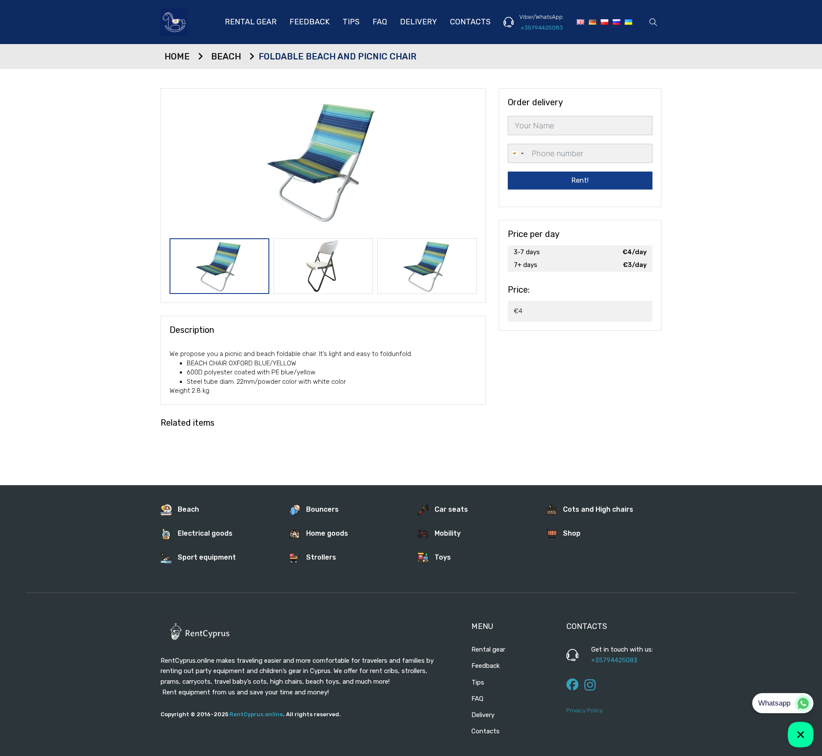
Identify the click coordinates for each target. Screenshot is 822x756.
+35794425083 (542, 27)
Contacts (470, 22)
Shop (572, 533)
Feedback (309, 22)
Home (177, 56)
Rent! (580, 180)
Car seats (451, 509)
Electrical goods (205, 533)
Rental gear (251, 22)
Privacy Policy (584, 710)
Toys (443, 557)
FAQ (379, 22)
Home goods (327, 533)
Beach (226, 56)
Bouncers (322, 509)
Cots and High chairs (598, 509)
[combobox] (517, 153)
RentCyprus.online (256, 714)
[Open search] (653, 22)
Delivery (418, 22)
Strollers (321, 557)
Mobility (448, 533)
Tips (351, 22)
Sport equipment (207, 557)
